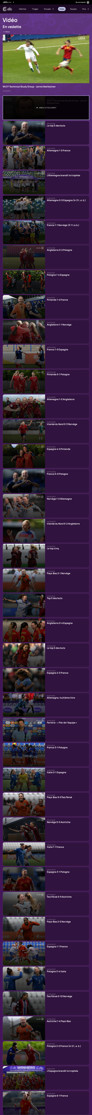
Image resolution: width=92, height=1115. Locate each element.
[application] (46, 59)
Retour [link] (7, 32)
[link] (23, 9)
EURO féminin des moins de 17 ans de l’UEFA (7, 9)
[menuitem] (23, 9)
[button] (48, 9)
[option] (46, 107)
